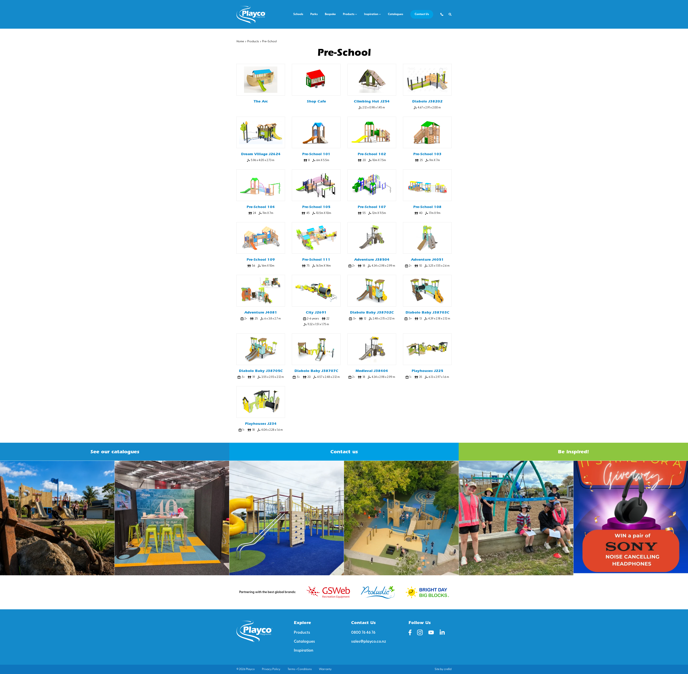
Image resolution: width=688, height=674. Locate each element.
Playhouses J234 (261, 424)
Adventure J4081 (260, 312)
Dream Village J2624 (261, 154)
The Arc (261, 101)
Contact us (344, 452)
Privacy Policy (271, 669)
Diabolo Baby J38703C (427, 312)
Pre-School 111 (316, 259)
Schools (298, 14)
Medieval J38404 (371, 371)
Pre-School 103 (427, 154)
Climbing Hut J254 (372, 101)
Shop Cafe (316, 101)
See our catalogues (114, 452)
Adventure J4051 (427, 259)
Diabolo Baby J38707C (316, 371)
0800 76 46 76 (363, 633)
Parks (314, 14)
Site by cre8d (443, 669)
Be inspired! (573, 452)
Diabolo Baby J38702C (372, 312)
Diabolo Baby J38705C (261, 371)
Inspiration (371, 14)
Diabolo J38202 (427, 101)
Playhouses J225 (427, 371)
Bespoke (330, 14)
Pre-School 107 (372, 207)
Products (348, 14)
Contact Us (422, 14)
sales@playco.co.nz (368, 642)
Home (240, 41)
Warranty (325, 669)
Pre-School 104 (261, 207)
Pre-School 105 (316, 207)
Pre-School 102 (372, 154)
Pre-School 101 (316, 154)
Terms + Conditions (300, 669)
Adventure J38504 (372, 259)
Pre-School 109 (261, 259)
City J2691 (316, 312)
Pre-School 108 (427, 207)
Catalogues (395, 14)
